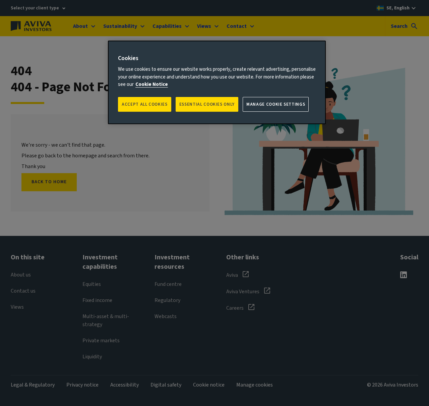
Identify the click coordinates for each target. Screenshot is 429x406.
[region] (217, 82)
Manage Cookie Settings (275, 104)
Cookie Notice (151, 84)
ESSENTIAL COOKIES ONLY (207, 104)
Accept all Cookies (145, 104)
